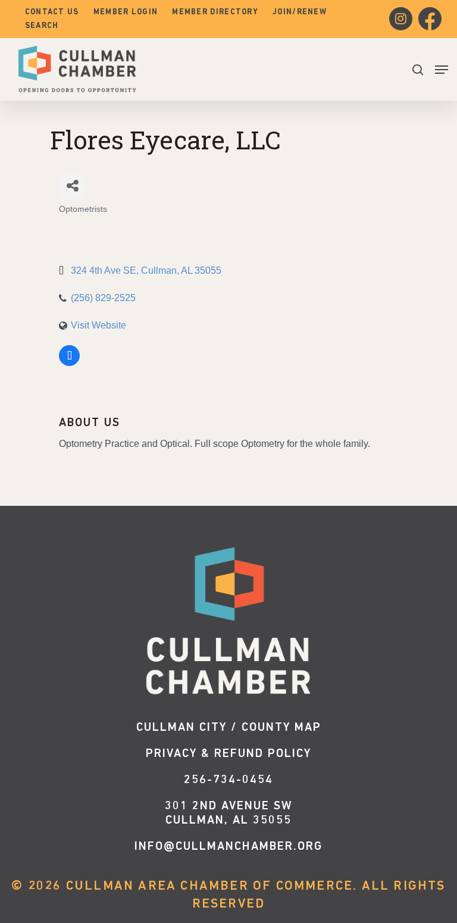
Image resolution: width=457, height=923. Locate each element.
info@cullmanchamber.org (228, 847)
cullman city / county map (228, 728)
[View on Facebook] (69, 364)
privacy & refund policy (228, 754)
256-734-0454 (228, 780)
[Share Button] (72, 186)
